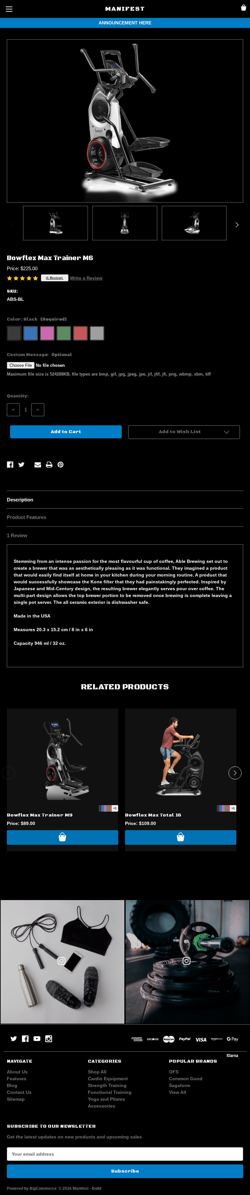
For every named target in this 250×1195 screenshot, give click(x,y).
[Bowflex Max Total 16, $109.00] (180, 756)
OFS (173, 1071)
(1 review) (54, 278)
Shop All (97, 1071)
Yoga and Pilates (106, 1099)
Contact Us (19, 1092)
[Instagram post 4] (62, 961)
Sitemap (16, 1099)
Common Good (185, 1078)
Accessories (101, 1106)
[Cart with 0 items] (243, 8)
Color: (37, 319)
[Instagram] (48, 1038)
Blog (12, 1085)
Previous (13, 224)
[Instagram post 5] (187, 961)
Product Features (26, 517)
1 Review (17, 535)
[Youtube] (37, 1038)
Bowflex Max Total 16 (153, 815)
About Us (17, 1071)
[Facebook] (10, 464)
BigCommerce (43, 1188)
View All (177, 1092)
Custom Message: (39, 354)
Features (16, 1078)
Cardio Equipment (108, 1078)
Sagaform (179, 1085)
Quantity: (18, 396)
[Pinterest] (60, 464)
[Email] (38, 464)
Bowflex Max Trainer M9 (40, 815)
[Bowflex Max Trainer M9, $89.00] (62, 756)
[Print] (49, 464)
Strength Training (107, 1085)
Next (236, 224)
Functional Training (110, 1092)
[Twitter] (21, 464)
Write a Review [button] (86, 278)
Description (20, 499)
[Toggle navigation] (9, 9)
